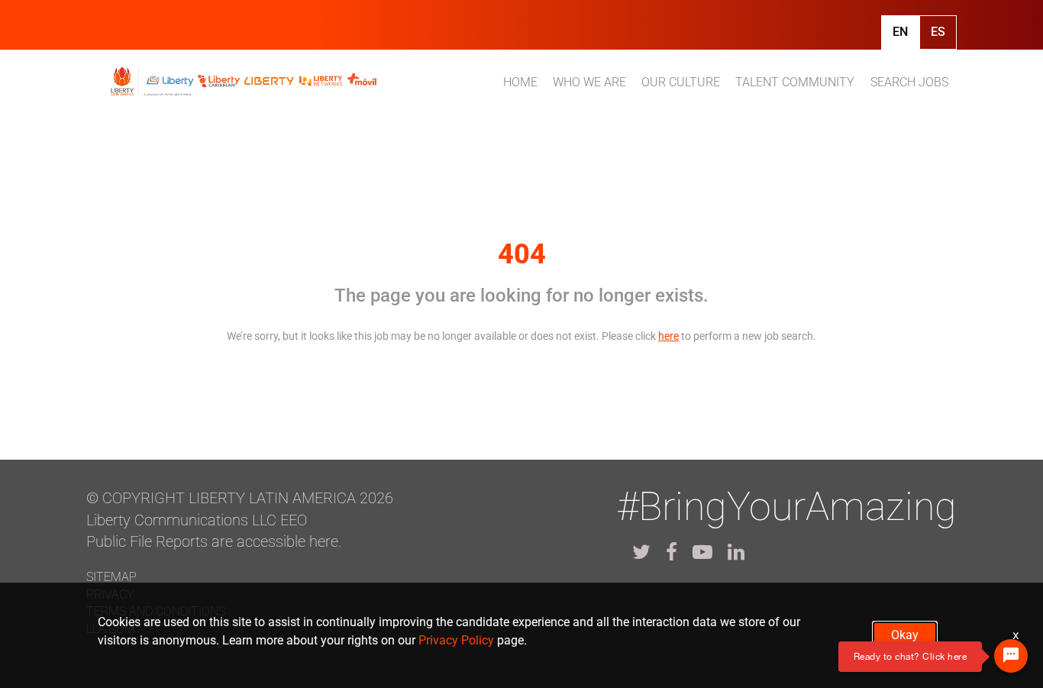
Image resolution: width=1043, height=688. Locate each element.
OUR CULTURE (680, 82)
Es (938, 31)
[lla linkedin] (736, 552)
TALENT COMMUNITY (794, 82)
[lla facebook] (671, 552)
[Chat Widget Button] (1011, 656)
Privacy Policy (456, 640)
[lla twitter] (641, 552)
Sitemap (111, 577)
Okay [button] (905, 635)
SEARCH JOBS (909, 82)
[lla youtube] (702, 552)
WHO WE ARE (589, 82)
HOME (520, 82)
